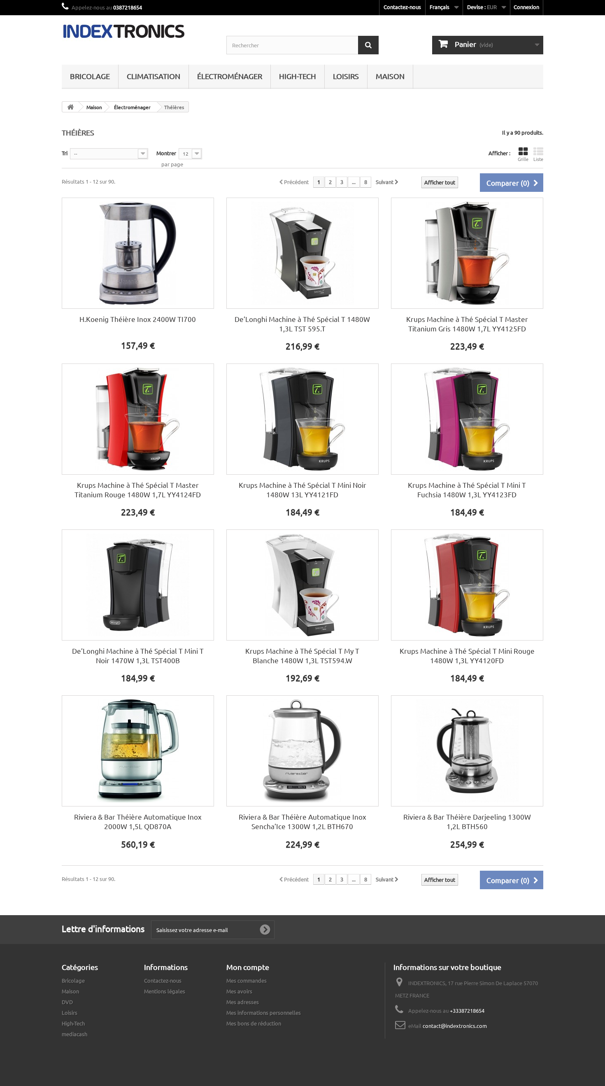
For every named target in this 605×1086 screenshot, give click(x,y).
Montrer (166, 152)
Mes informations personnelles (263, 1012)
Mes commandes (246, 980)
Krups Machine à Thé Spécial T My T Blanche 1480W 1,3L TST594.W (302, 655)
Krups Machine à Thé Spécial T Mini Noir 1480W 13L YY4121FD (302, 489)
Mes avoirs (239, 991)
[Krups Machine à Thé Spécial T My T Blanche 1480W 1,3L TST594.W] (302, 585)
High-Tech (297, 76)
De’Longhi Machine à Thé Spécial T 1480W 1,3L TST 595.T (302, 324)
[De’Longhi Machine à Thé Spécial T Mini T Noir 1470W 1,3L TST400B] (138, 585)
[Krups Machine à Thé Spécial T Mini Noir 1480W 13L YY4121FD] (302, 419)
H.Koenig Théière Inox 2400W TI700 (137, 319)
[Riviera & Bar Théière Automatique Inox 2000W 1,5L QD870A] (138, 750)
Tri (64, 152)
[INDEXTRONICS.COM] (138, 31)
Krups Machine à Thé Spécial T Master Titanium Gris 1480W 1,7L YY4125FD (467, 324)
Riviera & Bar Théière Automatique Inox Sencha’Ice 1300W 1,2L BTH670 (302, 821)
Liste (538, 159)
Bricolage (90, 76)
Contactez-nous (402, 6)
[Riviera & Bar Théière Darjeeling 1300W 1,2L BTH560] (467, 750)
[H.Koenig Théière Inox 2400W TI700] (138, 253)
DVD (67, 1001)
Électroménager (229, 76)
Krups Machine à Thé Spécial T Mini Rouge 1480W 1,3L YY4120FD (467, 655)
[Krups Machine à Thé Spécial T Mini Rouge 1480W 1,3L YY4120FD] (467, 585)
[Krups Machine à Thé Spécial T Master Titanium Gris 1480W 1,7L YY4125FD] (467, 253)
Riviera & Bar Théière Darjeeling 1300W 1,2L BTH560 (467, 821)
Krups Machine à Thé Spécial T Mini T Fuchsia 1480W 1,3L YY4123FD (467, 489)
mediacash (74, 1033)
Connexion (526, 6)
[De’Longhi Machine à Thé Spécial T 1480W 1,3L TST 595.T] (302, 253)
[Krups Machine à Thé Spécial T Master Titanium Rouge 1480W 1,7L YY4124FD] (138, 419)
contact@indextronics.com (455, 1025)
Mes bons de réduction (253, 1023)
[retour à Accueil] (70, 107)
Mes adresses (242, 1001)
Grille (523, 159)
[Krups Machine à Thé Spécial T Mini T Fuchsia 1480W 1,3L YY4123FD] (467, 419)
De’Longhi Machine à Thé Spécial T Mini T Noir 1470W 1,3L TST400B (138, 655)
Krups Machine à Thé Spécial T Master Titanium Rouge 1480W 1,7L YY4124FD (137, 489)
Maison (390, 76)
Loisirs (346, 76)
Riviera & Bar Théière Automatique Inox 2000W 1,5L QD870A (138, 821)
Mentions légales (164, 991)
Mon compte (247, 966)
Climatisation (153, 76)
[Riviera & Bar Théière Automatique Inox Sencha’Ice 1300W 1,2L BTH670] (302, 750)
